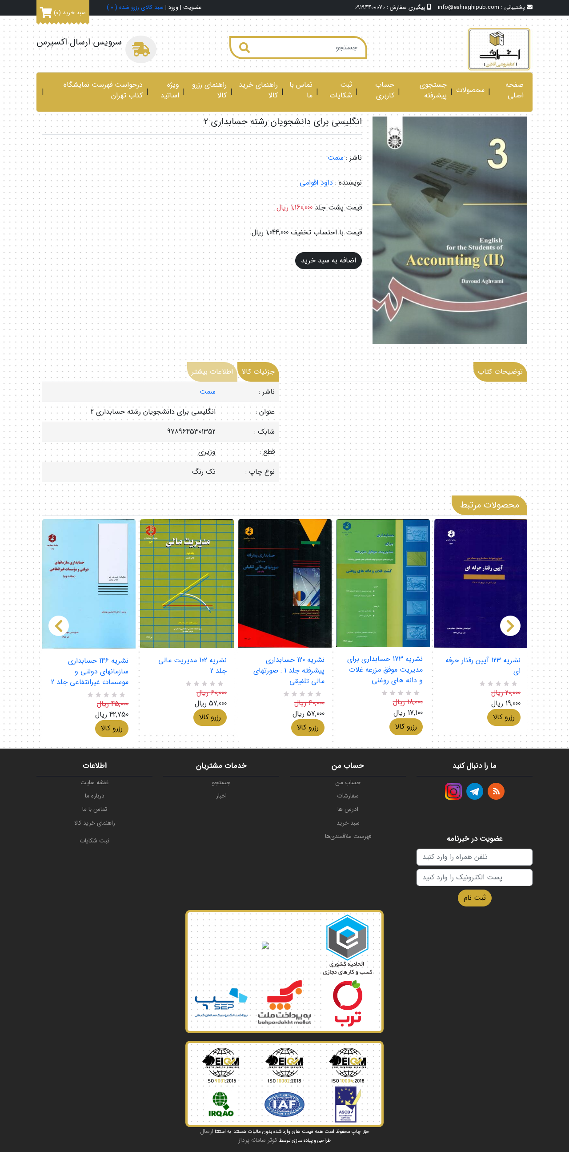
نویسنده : (348, 182)
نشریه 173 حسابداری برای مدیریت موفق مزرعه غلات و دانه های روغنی (384, 670)
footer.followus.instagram (453, 791)
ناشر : (354, 158)
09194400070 (369, 7)
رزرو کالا (112, 728)
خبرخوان (496, 791)
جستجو (221, 782)
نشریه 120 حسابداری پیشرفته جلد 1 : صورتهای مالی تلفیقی (289, 671)
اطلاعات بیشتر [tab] (212, 371)
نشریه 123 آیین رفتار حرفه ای (483, 666)
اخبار (221, 796)
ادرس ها (347, 809)
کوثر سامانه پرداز (257, 1140)
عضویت (192, 8)
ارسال (206, 1131)
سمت (336, 157)
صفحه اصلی (514, 90)
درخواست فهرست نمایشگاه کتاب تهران (103, 90)
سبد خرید (348, 823)
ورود (173, 8)
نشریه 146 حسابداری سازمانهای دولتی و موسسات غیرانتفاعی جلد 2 (89, 672)
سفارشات (348, 796)
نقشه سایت (94, 782)
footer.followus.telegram (474, 791)
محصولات (470, 90)
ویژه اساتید (169, 90)
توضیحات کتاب (500, 371)
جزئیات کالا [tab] (258, 371)
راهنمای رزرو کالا (209, 90)
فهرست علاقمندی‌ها (348, 836)
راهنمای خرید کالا (258, 90)
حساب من (348, 782)
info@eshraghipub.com (468, 7)
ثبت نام (475, 897)
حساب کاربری (384, 90)
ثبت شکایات (340, 90)
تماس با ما (301, 90)
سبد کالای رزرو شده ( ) (135, 8)
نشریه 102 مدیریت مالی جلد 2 (192, 666)
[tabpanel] (160, 432)
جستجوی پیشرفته (433, 90)
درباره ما (94, 796)
